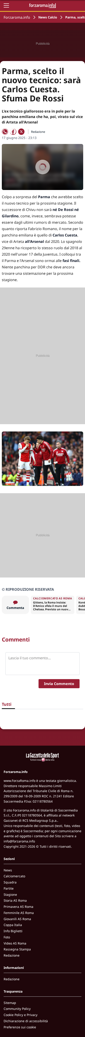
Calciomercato (14, 876)
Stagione (10, 894)
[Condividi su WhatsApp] (5, 131)
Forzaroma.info (17, 17)
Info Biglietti (13, 931)
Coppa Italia (13, 925)
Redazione (11, 955)
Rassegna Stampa (17, 949)
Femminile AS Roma (19, 913)
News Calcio (47, 17)
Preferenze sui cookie (20, 1027)
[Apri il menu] (6, 5)
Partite (9, 888)
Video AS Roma (15, 943)
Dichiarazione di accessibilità (26, 1021)
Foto (7, 937)
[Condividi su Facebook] (13, 131)
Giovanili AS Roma (17, 919)
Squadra (10, 882)
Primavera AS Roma (18, 906)
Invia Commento (59, 683)
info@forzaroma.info (19, 841)
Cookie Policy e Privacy (20, 1015)
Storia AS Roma (15, 900)
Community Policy (17, 1008)
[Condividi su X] (21, 131)
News (8, 870)
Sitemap (10, 1003)
